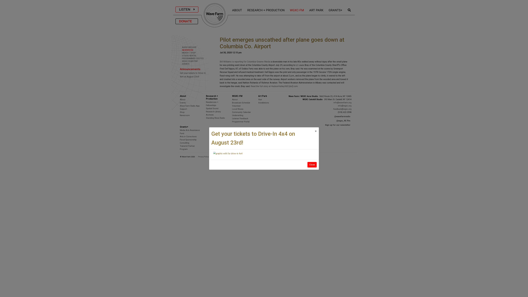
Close (312, 164)
